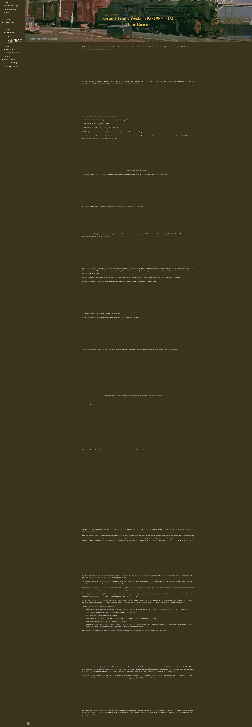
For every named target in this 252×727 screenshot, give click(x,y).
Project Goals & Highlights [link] (12, 63)
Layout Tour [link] (8, 16)
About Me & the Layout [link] (11, 6)
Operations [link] (7, 19)
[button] (249, 2)
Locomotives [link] (10, 32)
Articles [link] (6, 12)
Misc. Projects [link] (10, 49)
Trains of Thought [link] (9, 59)
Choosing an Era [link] (9, 22)
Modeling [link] (7, 26)
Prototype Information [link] (13, 53)
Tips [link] (7, 46)
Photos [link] (8, 29)
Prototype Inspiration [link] (10, 9)
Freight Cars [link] (10, 36)
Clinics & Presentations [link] (11, 66)
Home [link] (6, 2)
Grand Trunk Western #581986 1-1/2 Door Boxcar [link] (15, 41)
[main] (138, 21)
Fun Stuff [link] (7, 56)
